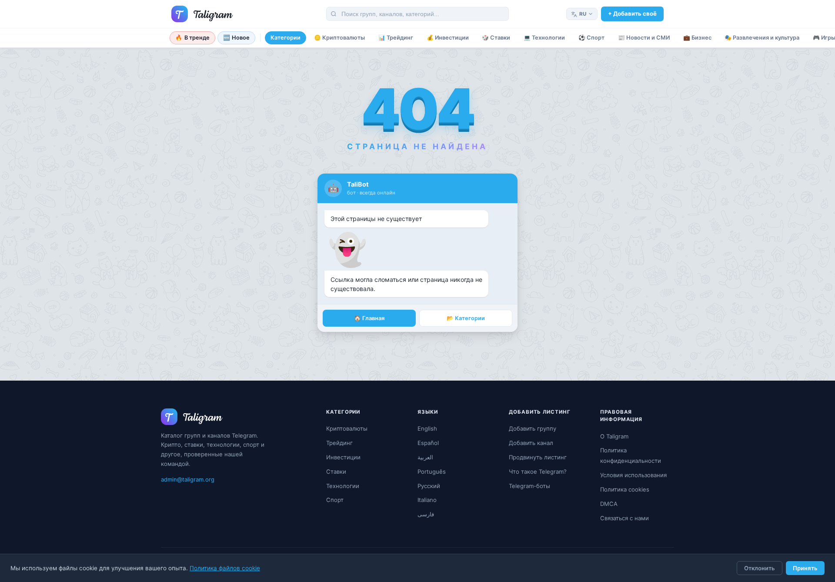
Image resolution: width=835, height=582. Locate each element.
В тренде (192, 37)
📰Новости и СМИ (644, 37)
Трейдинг (339, 442)
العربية (425, 457)
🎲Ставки (496, 37)
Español (428, 442)
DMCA (609, 503)
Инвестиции (343, 457)
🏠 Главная (369, 318)
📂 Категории (466, 318)
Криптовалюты (346, 428)
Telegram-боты (529, 485)
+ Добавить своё (632, 13)
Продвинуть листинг (538, 457)
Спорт (335, 499)
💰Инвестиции (448, 37)
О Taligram (614, 436)
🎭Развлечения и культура (762, 37)
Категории (286, 37)
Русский (429, 485)
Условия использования (633, 475)
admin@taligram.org (187, 479)
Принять (805, 568)
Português (432, 471)
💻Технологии (544, 37)
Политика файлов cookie (225, 568)
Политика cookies (624, 489)
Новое (236, 37)
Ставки (336, 471)
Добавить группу (532, 428)
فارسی (426, 514)
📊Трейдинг (395, 37)
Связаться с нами (624, 518)
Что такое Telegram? (538, 471)
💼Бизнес (697, 37)
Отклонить (759, 568)
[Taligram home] (202, 14)
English (427, 428)
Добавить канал (531, 442)
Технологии (342, 485)
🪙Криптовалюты (339, 37)
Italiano (427, 499)
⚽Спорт (591, 37)
